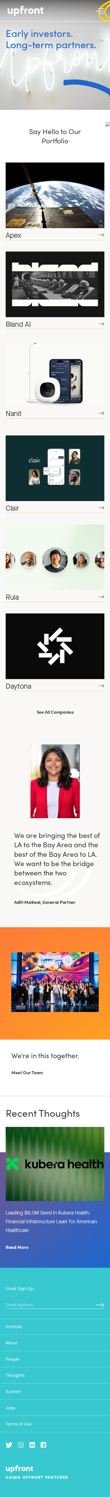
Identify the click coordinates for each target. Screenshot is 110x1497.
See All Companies (55, 712)
